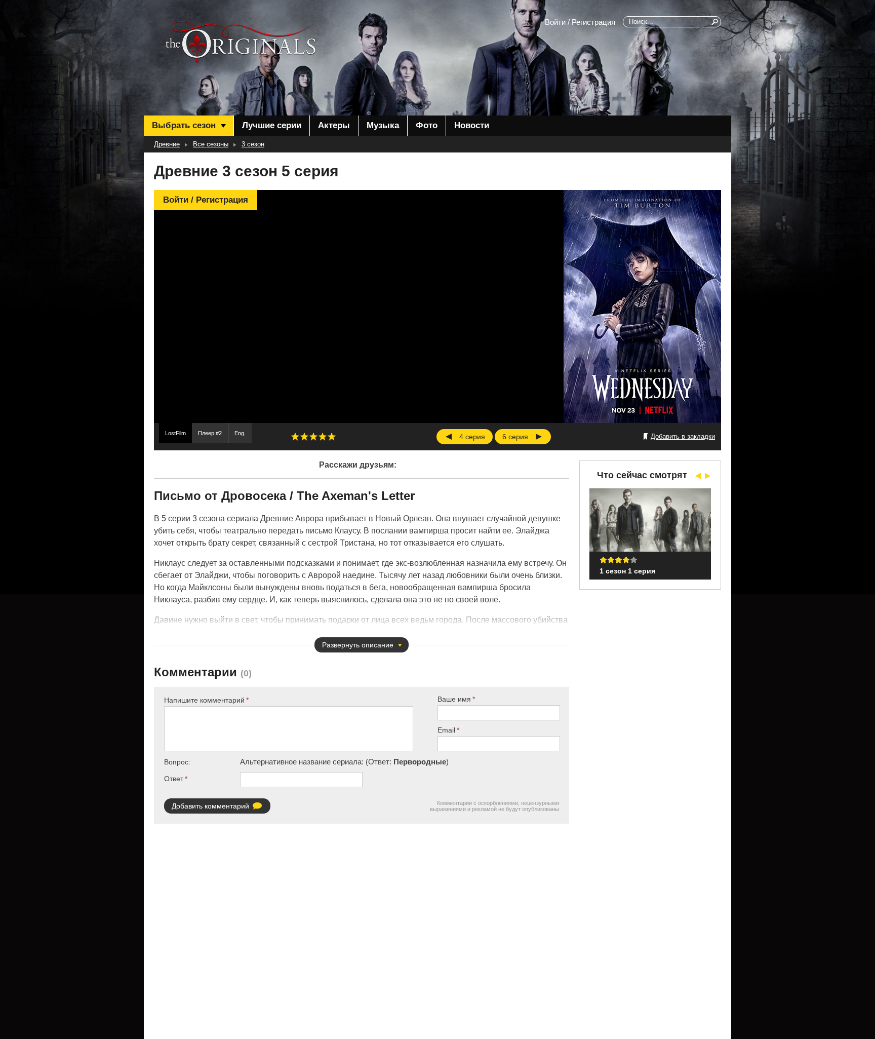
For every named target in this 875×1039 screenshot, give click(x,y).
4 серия (472, 437)
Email (446, 730)
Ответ (173, 779)
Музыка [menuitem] (383, 125)
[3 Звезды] (313, 437)
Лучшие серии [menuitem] (271, 125)
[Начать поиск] (715, 21)
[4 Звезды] (322, 437)
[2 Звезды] (304, 437)
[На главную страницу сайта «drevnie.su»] (240, 42)
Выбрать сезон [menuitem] (184, 125)
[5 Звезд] (331, 437)
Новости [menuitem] (471, 125)
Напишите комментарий (204, 700)
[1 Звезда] (295, 437)
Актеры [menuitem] (334, 125)
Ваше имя (454, 699)
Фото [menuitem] (426, 125)
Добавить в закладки (683, 436)
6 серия (515, 437)
